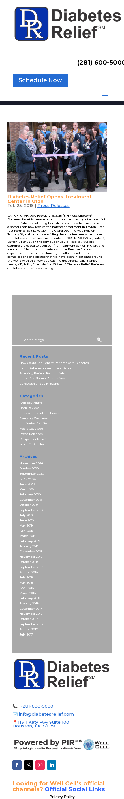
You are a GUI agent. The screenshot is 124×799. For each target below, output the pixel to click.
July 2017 (26, 634)
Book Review (29, 408)
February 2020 (30, 494)
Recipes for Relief (33, 439)
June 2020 (27, 484)
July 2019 (26, 515)
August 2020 (29, 479)
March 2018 (28, 593)
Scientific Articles (32, 444)
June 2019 (27, 520)
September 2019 (31, 510)
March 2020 (28, 489)
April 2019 (26, 531)
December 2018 (31, 551)
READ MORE (20, 278)
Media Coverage (31, 428)
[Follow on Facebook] (17, 765)
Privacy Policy (62, 796)
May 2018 (26, 582)
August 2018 (29, 572)
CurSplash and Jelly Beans (39, 384)
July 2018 (26, 577)
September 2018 (31, 567)
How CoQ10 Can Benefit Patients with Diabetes (54, 363)
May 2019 (26, 525)
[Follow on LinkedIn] (51, 765)
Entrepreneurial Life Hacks (39, 413)
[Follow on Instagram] (40, 765)
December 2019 (31, 499)
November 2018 (31, 557)
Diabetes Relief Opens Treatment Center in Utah (49, 199)
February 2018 (30, 598)
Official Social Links (75, 789)
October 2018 (29, 562)
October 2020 (29, 468)
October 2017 (29, 619)
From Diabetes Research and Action (46, 368)
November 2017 (31, 614)
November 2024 (31, 463)
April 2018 (27, 588)
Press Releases (53, 205)
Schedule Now (40, 80)
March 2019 (27, 536)
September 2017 (31, 624)
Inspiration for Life (33, 423)
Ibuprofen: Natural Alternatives (42, 378)
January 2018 (29, 603)
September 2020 (32, 473)
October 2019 (29, 505)
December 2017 (31, 608)
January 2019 (29, 546)
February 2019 (30, 541)
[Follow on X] (28, 765)
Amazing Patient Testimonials (42, 373)
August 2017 (29, 629)
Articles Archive (31, 403)
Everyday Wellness (34, 418)
